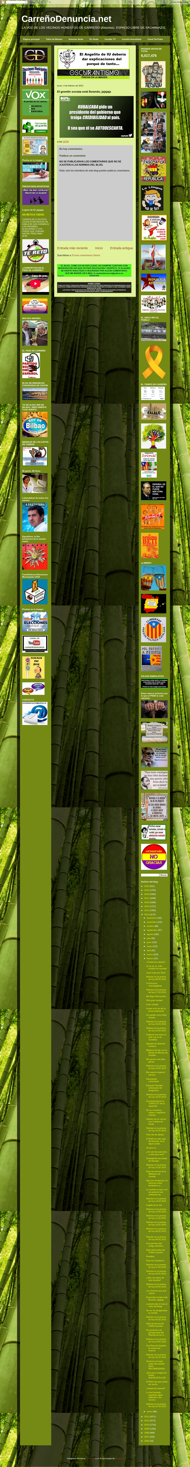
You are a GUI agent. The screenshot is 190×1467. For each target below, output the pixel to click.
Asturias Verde (76, 39)
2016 (146, 902)
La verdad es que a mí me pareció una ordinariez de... (156, 1192)
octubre (150, 926)
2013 (146, 914)
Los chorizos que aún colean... (156, 1292)
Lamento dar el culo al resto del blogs (156, 1305)
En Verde (94, 39)
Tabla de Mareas (54, 39)
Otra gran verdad (154, 1000)
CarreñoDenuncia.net (66, 19)
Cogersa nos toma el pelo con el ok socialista (156, 1037)
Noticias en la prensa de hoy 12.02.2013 (156, 1210)
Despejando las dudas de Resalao (156, 1159)
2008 (146, 1433)
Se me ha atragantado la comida (156, 1311)
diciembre (151, 918)
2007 (146, 1437)
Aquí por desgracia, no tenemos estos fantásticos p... (157, 1183)
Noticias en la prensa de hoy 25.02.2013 (156, 1029)
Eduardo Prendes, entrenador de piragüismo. (154, 1088)
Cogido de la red (154, 1205)
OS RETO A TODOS (33, 214)
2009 (146, 1429)
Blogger (118, 1458)
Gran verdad (152, 1004)
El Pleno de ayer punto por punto (157, 1382)
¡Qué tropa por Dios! (156, 972)
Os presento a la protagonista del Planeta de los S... (156, 1332)
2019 (146, 890)
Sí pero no (151, 1148)
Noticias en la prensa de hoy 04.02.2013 (156, 1318)
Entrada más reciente (72, 248)
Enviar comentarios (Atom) (86, 255)
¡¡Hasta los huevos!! (155, 1388)
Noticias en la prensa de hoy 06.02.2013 (156, 1272)
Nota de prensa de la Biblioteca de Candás (156, 1174)
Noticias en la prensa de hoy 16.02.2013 (156, 1095)
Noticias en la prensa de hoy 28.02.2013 (156, 977)
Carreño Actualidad (131, 39)
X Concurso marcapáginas (154, 984)
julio (149, 938)
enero (149, 1411)
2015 (146, 906)
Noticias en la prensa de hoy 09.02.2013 (156, 1229)
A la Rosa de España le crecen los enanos (156, 1348)
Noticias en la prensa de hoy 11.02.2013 (156, 1216)
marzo (150, 954)
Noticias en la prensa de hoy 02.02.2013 (156, 1355)
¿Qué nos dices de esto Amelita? (155, 1278)
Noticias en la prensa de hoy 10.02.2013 (156, 1223)
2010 (146, 1425)
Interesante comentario (152, 1080)
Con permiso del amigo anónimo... (155, 1244)
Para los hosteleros (155, 1260)
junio (149, 942)
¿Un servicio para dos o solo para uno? (156, 1153)
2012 (146, 1416)
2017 (146, 898)
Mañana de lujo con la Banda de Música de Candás (157, 1052)
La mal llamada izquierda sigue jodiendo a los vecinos (154, 1396)
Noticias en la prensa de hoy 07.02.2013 (156, 1265)
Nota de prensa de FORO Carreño (155, 1324)
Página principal (31, 39)
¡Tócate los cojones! (155, 962)
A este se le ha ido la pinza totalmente (156, 1009)
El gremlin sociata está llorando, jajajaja (156, 1298)
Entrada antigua (121, 248)
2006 (146, 1441)
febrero (150, 958)
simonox (90, 1458)
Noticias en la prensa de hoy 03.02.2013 (156, 1340)
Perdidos (150, 1256)
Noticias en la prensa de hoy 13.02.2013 (156, 1199)
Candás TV (110, 39)
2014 (146, 910)
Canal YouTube (155, 39)
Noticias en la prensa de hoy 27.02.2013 (156, 991)
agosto (150, 934)
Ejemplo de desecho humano (155, 1044)
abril (149, 950)
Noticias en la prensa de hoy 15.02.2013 (156, 1129)
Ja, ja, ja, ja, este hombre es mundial (156, 967)
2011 (146, 1420)
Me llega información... (157, 996)
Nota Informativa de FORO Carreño (155, 1251)
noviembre (152, 922)
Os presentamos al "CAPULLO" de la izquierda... (155, 1103)
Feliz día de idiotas (155, 1134)
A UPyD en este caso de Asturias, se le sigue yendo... (156, 1141)
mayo (149, 946)
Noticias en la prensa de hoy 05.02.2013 (156, 1285)
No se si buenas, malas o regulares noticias (155, 1112)
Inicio (99, 248)
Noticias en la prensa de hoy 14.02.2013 (156, 1166)
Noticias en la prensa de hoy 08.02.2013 (156, 1238)
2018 (146, 894)
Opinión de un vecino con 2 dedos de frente (156, 1121)
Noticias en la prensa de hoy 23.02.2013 (156, 1067)
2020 (146, 886)
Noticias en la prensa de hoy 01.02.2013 (156, 1405)
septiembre (152, 930)
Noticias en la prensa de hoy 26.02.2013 (156, 1022)
